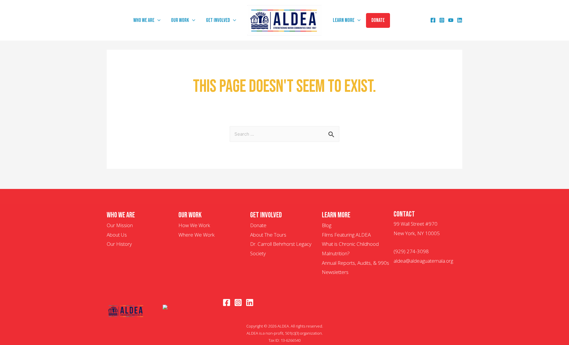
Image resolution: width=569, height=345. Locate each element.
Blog (326, 225)
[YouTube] (450, 21)
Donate (378, 20)
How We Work (194, 225)
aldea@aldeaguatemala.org (423, 260)
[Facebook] (433, 21)
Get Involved (218, 20)
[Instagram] (442, 21)
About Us (117, 234)
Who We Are (143, 20)
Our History (119, 243)
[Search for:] (284, 133)
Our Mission (120, 225)
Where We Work (196, 234)
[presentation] (157, 20)
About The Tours (268, 234)
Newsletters (335, 272)
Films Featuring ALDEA (346, 234)
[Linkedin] (459, 21)
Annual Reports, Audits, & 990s (355, 262)
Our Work (180, 20)
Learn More (343, 20)
